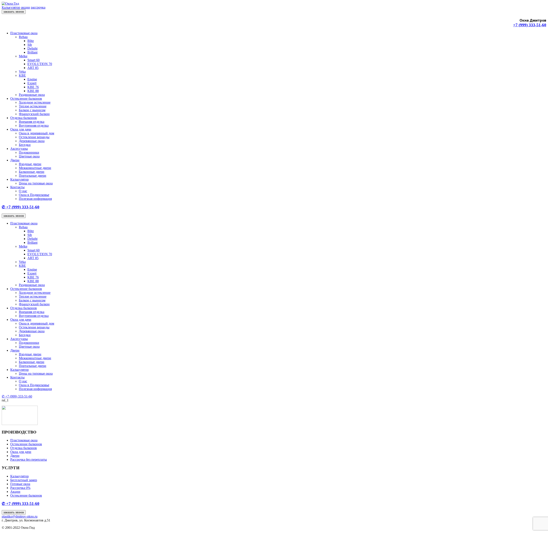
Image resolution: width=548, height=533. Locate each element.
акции (25, 7)
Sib (29, 44)
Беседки (25, 145)
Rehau (23, 37)
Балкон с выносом (32, 110)
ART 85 (33, 68)
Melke (23, 56)
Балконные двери (31, 172)
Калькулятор (11, 7)
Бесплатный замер (23, 480)
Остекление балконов (26, 98)
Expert (31, 83)
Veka (22, 71)
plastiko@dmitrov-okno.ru (19, 516)
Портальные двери (32, 175)
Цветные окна (29, 156)
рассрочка (38, 7)
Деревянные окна (32, 141)
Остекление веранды (34, 137)
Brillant (32, 52)
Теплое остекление (32, 106)
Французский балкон (34, 114)
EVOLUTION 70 (39, 64)
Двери (14, 160)
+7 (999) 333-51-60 (529, 25)
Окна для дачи (20, 129)
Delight (32, 48)
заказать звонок (13, 11)
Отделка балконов (23, 118)
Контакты (17, 187)
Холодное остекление (35, 102)
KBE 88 (33, 91)
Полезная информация (35, 198)
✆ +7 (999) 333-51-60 (20, 207)
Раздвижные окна (32, 95)
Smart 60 (33, 60)
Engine (32, 79)
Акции (15, 491)
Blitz (30, 41)
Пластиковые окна (23, 33)
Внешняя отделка (31, 121)
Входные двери (30, 164)
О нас (23, 191)
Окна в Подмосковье (34, 195)
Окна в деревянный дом (36, 133)
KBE (22, 75)
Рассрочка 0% (20, 488)
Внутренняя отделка (34, 125)
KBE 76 (33, 87)
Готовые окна (20, 484)
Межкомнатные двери (35, 168)
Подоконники (29, 152)
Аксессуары (19, 148)
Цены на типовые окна (36, 183)
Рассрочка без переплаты (28, 459)
